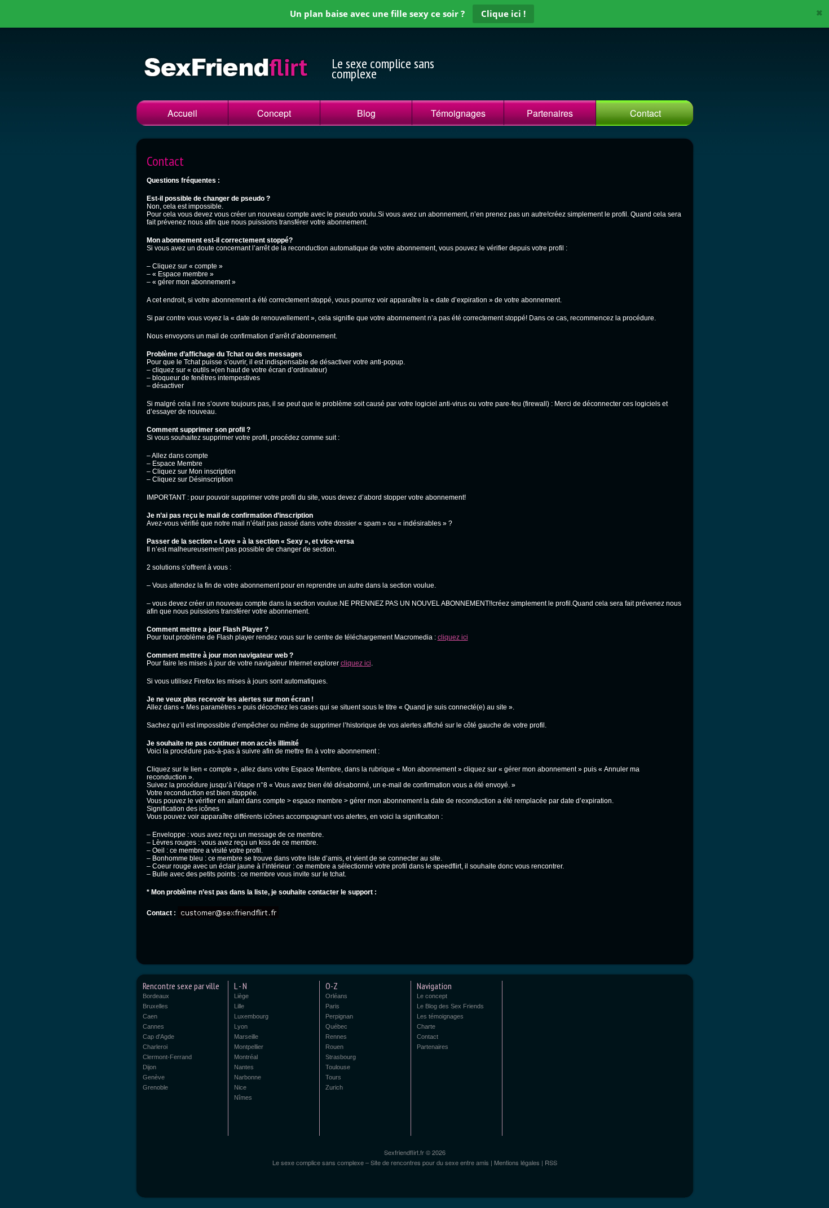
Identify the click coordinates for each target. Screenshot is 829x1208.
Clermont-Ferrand (167, 1056)
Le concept (432, 996)
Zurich (334, 1087)
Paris (332, 1006)
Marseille (246, 1036)
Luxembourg (251, 1016)
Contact (645, 113)
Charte (426, 1026)
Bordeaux (156, 996)
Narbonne (247, 1077)
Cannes (153, 1026)
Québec (336, 1026)
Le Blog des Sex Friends (450, 1006)
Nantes (244, 1067)
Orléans (336, 996)
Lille (239, 1006)
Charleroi (155, 1046)
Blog (366, 113)
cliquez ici (453, 637)
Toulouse (337, 1067)
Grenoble (155, 1087)
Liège (241, 996)
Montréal (246, 1056)
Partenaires (550, 113)
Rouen (334, 1046)
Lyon (241, 1026)
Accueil (182, 113)
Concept (274, 113)
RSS (551, 1162)
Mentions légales (517, 1162)
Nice (240, 1087)
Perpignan (339, 1016)
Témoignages (458, 113)
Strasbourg (340, 1056)
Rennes (336, 1036)
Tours (333, 1077)
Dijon (149, 1067)
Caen (150, 1016)
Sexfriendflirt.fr (405, 1152)
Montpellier (248, 1046)
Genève (154, 1077)
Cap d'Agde (158, 1036)
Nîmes (243, 1097)
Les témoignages (440, 1016)
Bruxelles (155, 1006)
